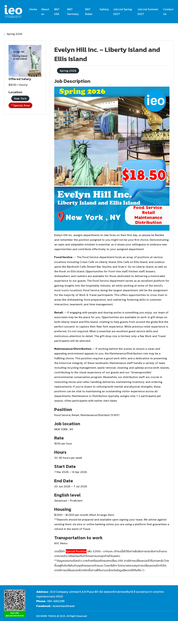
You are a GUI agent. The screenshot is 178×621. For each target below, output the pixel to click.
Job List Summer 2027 (147, 11)
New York (20, 98)
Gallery (104, 9)
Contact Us (168, 11)
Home (33, 9)
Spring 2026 (14, 34)
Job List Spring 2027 (122, 11)
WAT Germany (73, 11)
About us (45, 11)
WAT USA (57, 11)
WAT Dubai (88, 11)
